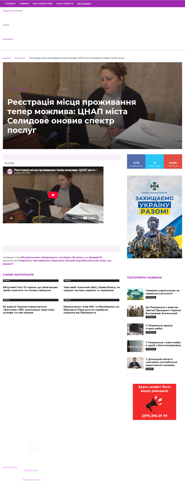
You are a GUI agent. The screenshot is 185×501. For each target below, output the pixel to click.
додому (7, 58)
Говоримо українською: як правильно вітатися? (163, 292)
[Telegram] (170, 3)
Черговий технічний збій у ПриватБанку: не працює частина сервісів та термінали (92, 289)
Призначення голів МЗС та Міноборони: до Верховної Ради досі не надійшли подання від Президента (91, 309)
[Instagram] (165, 3)
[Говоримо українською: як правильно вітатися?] (135, 294)
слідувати (154, 155)
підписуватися (173, 155)
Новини (24, 3)
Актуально (20, 58)
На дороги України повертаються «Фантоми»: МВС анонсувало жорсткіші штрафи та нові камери (28, 309)
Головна (10, 3)
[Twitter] (175, 3)
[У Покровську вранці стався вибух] (135, 329)
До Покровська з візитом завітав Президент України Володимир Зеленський (163, 310)
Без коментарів (42, 3)
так (136, 155)
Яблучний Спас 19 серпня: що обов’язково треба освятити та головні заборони (30, 289)
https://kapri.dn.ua (32, 479)
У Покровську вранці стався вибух (159, 327)
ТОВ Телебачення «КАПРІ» (79, 459)
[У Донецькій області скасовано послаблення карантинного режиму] (135, 363)
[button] (178, 3)
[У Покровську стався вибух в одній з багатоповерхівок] (135, 346)
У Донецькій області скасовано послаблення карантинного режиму (161, 362)
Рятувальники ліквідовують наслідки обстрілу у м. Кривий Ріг (62, 257)
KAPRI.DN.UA (10, 467)
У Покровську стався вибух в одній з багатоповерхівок (163, 344)
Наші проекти (64, 3)
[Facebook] (160, 3)
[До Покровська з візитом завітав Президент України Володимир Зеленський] (135, 311)
